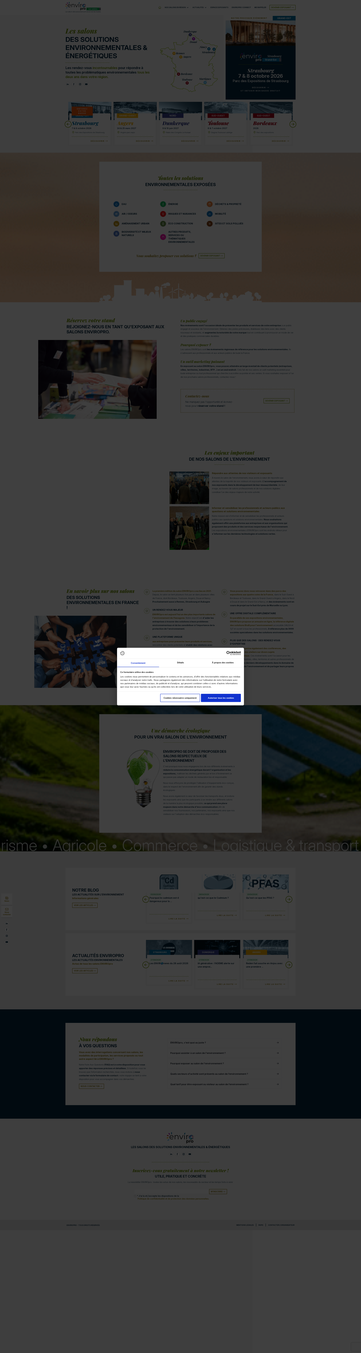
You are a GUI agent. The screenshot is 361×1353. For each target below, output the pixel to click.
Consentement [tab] (138, 663)
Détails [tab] (180, 662)
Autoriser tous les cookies (221, 698)
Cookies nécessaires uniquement (180, 698)
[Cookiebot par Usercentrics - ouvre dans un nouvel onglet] (228, 653)
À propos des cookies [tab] (223, 662)
